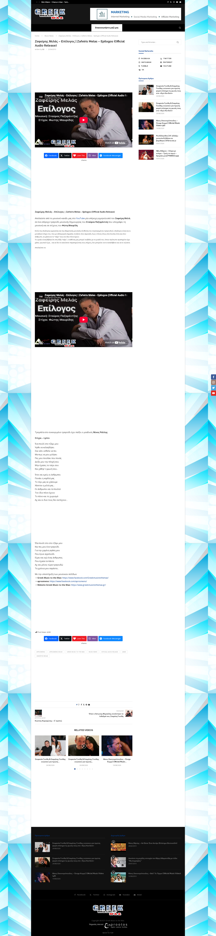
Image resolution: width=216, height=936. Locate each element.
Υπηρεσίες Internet (96, 924)
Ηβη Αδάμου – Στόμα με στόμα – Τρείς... (55, 2)
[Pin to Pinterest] (86, 704)
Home (37, 36)
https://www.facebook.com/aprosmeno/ (68, 581)
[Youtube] (177, 2)
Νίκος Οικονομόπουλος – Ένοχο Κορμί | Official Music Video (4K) (168, 123)
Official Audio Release (109, 652)
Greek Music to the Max (75, 652)
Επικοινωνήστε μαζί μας (106, 28)
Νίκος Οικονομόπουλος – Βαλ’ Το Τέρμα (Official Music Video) (154, 873)
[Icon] (42, 862)
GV (43, 49)
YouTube (80, 218)
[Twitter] (171, 2)
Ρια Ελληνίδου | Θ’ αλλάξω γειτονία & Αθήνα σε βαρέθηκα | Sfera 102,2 (167, 138)
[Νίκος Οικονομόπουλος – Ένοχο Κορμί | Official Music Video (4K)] (117, 745)
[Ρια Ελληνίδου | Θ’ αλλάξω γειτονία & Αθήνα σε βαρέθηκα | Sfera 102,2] (146, 140)
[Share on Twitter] (84, 704)
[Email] (180, 2)
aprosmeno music (56, 652)
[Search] (180, 27)
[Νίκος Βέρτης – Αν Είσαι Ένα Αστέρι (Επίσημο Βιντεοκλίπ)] (118, 847)
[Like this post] (79, 704)
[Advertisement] (83, 71)
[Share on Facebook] (81, 704)
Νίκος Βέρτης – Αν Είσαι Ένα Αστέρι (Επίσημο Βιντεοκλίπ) (152, 843)
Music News (49, 36)
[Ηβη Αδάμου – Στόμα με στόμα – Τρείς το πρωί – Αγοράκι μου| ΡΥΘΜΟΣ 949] (146, 155)
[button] (37, 2)
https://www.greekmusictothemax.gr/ (88, 585)
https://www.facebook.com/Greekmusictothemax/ (85, 577)
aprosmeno (40, 652)
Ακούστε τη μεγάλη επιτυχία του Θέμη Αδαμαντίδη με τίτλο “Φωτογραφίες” (152, 859)
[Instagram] (174, 2)
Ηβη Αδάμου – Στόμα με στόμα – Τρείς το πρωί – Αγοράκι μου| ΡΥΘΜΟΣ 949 (167, 153)
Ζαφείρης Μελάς (42, 656)
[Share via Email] (89, 704)
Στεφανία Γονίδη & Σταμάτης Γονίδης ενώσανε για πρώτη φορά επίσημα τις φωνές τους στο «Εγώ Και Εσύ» (168, 89)
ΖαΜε (124, 652)
